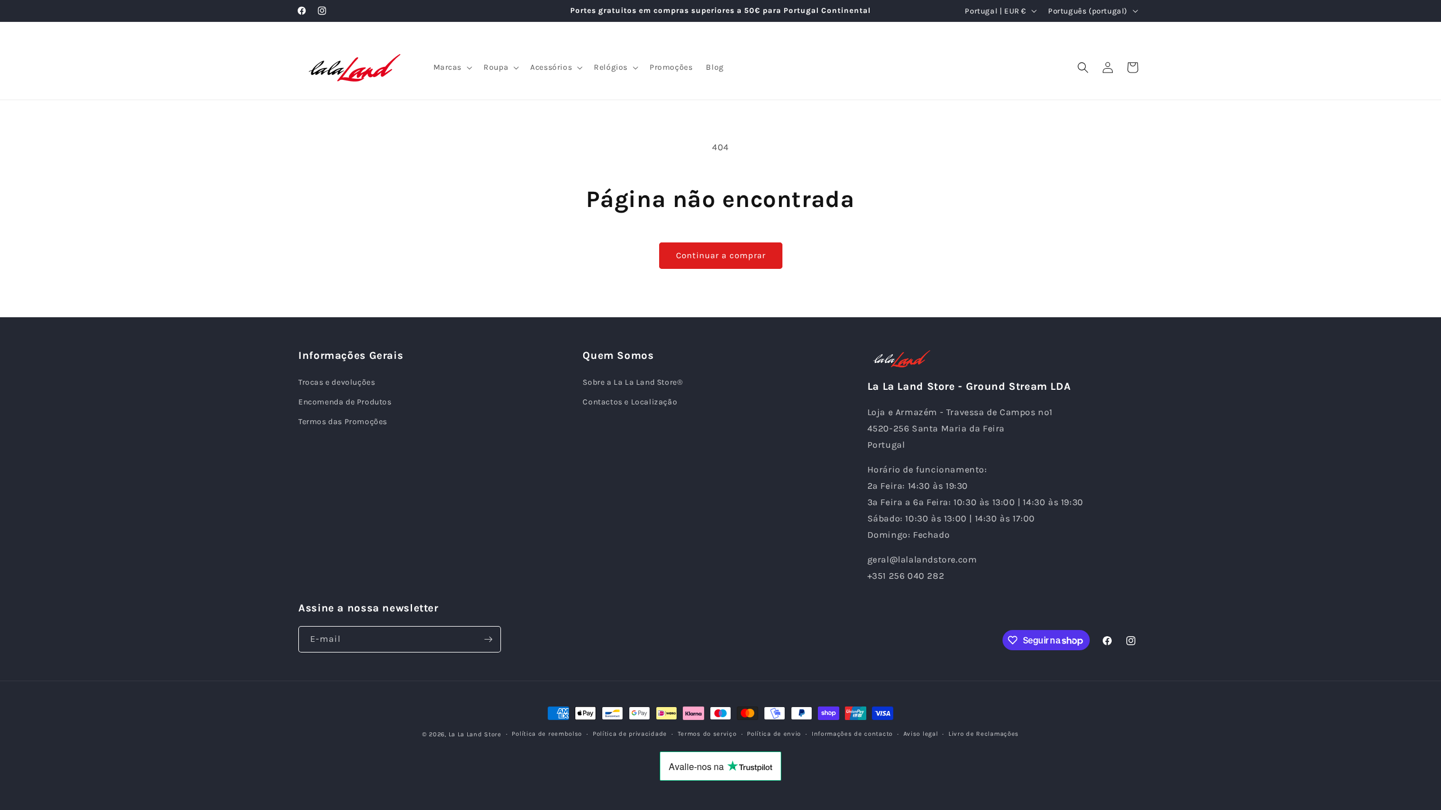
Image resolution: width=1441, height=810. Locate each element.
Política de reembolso (547, 733)
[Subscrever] (488, 639)
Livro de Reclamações (983, 733)
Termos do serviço (707, 733)
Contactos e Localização (630, 402)
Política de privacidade (630, 733)
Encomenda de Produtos (345, 402)
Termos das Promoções (342, 421)
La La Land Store (475, 734)
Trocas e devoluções (336, 382)
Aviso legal (920, 733)
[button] (452, 67)
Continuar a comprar (721, 255)
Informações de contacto (852, 733)
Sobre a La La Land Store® (633, 382)
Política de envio (774, 733)
